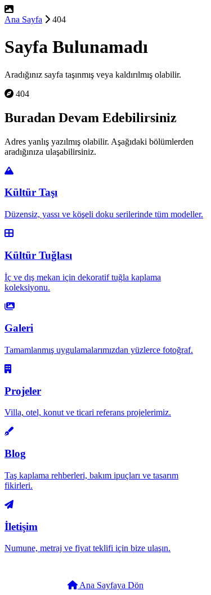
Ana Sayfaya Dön (110, 585)
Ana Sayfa (23, 19)
